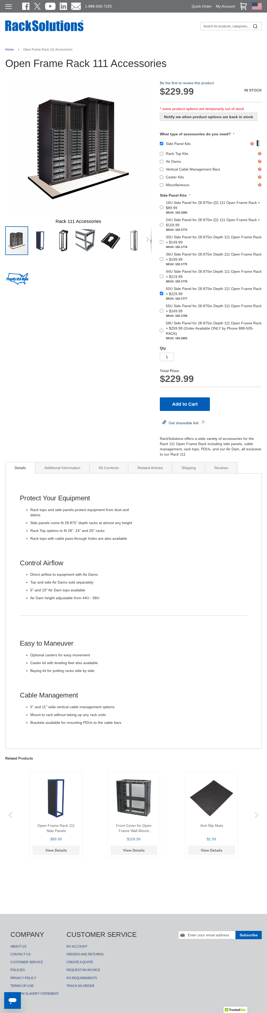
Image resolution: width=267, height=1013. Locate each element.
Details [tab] (20, 468)
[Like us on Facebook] (25, 6)
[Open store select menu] (257, 9)
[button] (40, 241)
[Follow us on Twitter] (37, 6)
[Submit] (255, 26)
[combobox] (231, 26)
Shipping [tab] (188, 468)
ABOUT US (18, 946)
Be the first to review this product (187, 83)
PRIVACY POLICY (23, 978)
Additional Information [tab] (62, 468)
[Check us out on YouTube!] (50, 6)
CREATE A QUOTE (79, 962)
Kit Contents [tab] (109, 468)
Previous (10, 815)
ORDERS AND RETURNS (85, 954)
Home (10, 49)
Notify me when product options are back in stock (208, 117)
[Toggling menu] (8, 6)
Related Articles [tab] (150, 468)
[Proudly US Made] (17, 280)
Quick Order (202, 6)
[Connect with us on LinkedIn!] (63, 6)
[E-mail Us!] (76, 6)
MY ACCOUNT (76, 946)
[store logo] (44, 30)
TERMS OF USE (22, 986)
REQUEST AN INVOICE (83, 970)
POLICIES (17, 970)
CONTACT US (20, 954)
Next (256, 815)
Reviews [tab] (221, 468)
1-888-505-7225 (98, 6)
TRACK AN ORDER (80, 986)
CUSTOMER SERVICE (26, 962)
